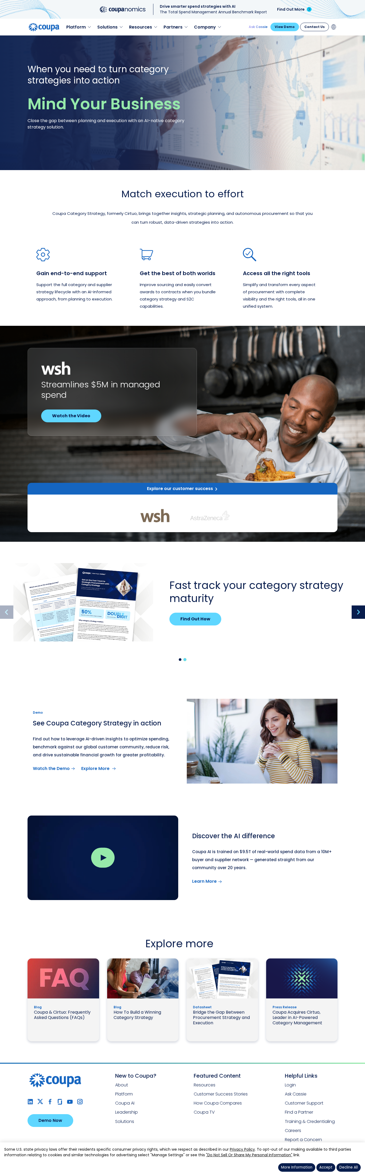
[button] (180, 659)
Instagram (80, 1102)
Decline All (348, 1167)
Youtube (70, 1102)
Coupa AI (124, 1103)
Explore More (96, 768)
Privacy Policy (242, 1149)
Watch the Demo (51, 768)
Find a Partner (299, 1112)
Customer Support (304, 1103)
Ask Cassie (258, 27)
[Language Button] (333, 27)
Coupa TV (204, 1112)
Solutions (124, 1121)
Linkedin (30, 1102)
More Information (296, 1167)
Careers (293, 1130)
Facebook (50, 1102)
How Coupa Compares (218, 1103)
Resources (204, 1085)
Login (290, 1085)
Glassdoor (60, 1102)
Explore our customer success (180, 488)
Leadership (126, 1112)
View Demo (285, 27)
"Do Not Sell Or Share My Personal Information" (249, 1155)
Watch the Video (71, 416)
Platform (124, 1094)
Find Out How (195, 619)
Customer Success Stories (221, 1094)
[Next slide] (358, 612)
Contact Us (314, 27)
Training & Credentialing (310, 1121)
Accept (325, 1167)
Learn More (204, 881)
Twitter (40, 1102)
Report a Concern (303, 1140)
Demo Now (50, 1120)
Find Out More (291, 9)
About (121, 1085)
